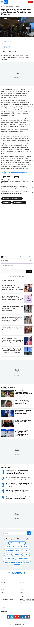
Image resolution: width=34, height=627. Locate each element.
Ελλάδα (26, 550)
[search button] (29, 533)
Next (2, 589)
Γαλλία (26, 554)
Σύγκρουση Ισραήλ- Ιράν (17, 543)
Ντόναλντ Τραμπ (9, 558)
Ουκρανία (17, 554)
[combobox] (17, 533)
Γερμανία (17, 6)
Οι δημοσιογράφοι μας (7, 599)
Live (30, 2)
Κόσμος (11, 6)
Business (3, 586)
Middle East (6, 202)
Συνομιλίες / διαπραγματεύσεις (12, 198)
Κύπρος (17, 566)
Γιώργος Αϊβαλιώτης (7, 41)
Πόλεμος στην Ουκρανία (12, 550)
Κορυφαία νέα (8, 388)
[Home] (1, 6)
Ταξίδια (3, 592)
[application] (17, 27)
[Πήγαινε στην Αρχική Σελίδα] (6, 2)
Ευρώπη (3, 582)
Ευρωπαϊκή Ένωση (24, 558)
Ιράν (27, 562)
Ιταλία (8, 554)
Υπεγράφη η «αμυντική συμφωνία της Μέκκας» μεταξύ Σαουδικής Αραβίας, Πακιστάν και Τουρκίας (14, 187)
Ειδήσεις (6, 6)
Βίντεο (3, 596)
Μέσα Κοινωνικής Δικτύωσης (13, 562)
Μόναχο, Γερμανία (19, 202)
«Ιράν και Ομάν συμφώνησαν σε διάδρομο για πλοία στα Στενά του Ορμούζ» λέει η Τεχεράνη (15, 192)
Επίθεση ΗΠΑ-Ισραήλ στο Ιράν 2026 (17, 546)
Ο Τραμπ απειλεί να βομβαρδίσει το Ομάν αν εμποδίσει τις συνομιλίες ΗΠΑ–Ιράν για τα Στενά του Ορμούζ (14, 181)
